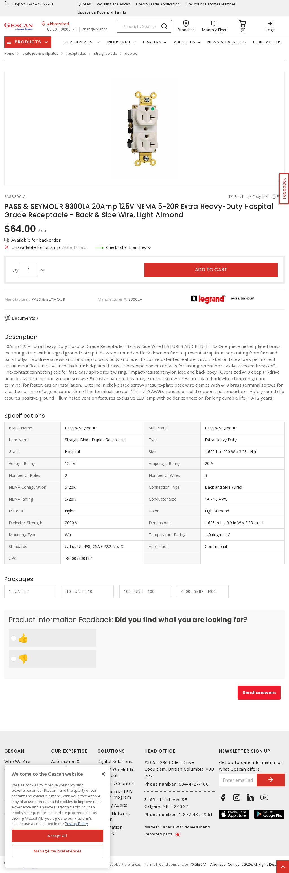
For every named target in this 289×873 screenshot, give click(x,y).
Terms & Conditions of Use (166, 864)
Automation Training (110, 829)
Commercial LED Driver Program (115, 794)
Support (18, 3)
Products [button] (28, 42)
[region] (57, 816)
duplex (131, 53)
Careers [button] (152, 42)
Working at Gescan (113, 3)
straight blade (105, 53)
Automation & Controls (65, 764)
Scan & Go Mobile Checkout (116, 772)
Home (9, 53)
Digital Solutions (115, 761)
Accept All (57, 835)
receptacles (76, 53)
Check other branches (126, 247)
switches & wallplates (40, 53)
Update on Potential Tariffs (102, 12)
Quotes (84, 3)
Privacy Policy (76, 823)
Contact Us (267, 42)
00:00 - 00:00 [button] (59, 29)
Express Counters (117, 783)
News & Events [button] (224, 42)
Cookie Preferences (125, 864)
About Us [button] (184, 42)
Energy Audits (112, 805)
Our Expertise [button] (79, 42)
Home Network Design (114, 816)
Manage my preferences (58, 851)
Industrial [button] (119, 42)
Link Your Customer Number (210, 3)
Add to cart (211, 269)
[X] (103, 774)
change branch (95, 29)
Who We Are (17, 761)
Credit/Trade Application (158, 3)
